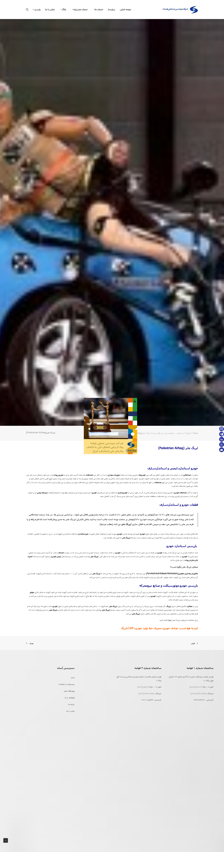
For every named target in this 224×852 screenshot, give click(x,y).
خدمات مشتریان (80, 9)
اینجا (170, 620)
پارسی (37, 9)
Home (195, 433)
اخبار (73, 677)
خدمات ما (99, 9)
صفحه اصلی (125, 9)
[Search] (28, 9)
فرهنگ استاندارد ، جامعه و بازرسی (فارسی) (171, 433)
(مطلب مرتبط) (106, 524)
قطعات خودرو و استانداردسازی (179, 504)
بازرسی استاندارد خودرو (182, 546)
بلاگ (64, 9)
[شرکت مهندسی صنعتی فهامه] (179, 9)
